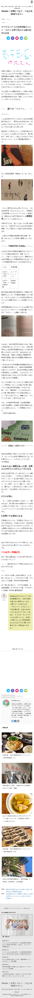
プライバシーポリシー (16, 908)
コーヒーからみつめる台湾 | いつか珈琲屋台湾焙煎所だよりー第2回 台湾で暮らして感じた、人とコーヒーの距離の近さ (16, 944)
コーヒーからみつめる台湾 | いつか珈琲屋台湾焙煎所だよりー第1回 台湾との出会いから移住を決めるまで (16, 953)
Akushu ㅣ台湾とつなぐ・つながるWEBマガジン (17, 984)
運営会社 (6, 908)
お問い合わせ (26, 908)
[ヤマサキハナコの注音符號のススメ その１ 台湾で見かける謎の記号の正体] (21, 38)
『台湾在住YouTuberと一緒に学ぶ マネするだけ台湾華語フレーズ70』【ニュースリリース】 (16, 975)
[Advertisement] (17, 669)
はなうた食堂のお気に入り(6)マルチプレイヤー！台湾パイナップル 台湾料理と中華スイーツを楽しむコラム (17, 818)
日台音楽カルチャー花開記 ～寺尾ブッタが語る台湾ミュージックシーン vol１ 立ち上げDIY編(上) (19, 896)
